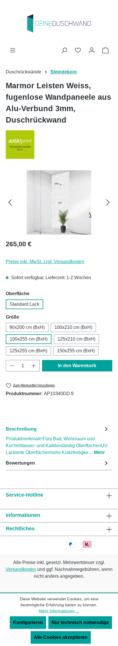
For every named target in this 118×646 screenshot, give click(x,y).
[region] (59, 202)
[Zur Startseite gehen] (59, 23)
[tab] (57, 440)
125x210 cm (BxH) (76, 339)
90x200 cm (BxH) (27, 327)
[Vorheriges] (10, 202)
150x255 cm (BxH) (76, 350)
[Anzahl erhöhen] (34, 365)
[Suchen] (64, 50)
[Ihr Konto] (92, 50)
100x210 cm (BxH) (73, 327)
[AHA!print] (59, 144)
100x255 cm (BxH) (29, 339)
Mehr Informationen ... (59, 611)
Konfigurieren (28, 622)
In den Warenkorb (77, 365)
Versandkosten (21, 569)
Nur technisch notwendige (80, 622)
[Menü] (12, 50)
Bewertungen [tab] (20, 463)
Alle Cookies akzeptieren (61, 637)
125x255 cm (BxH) (28, 350)
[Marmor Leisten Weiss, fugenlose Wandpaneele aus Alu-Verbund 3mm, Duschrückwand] (59, 202)
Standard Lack (24, 304)
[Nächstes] (108, 202)
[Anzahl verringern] (12, 365)
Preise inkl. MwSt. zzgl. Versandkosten (45, 261)
